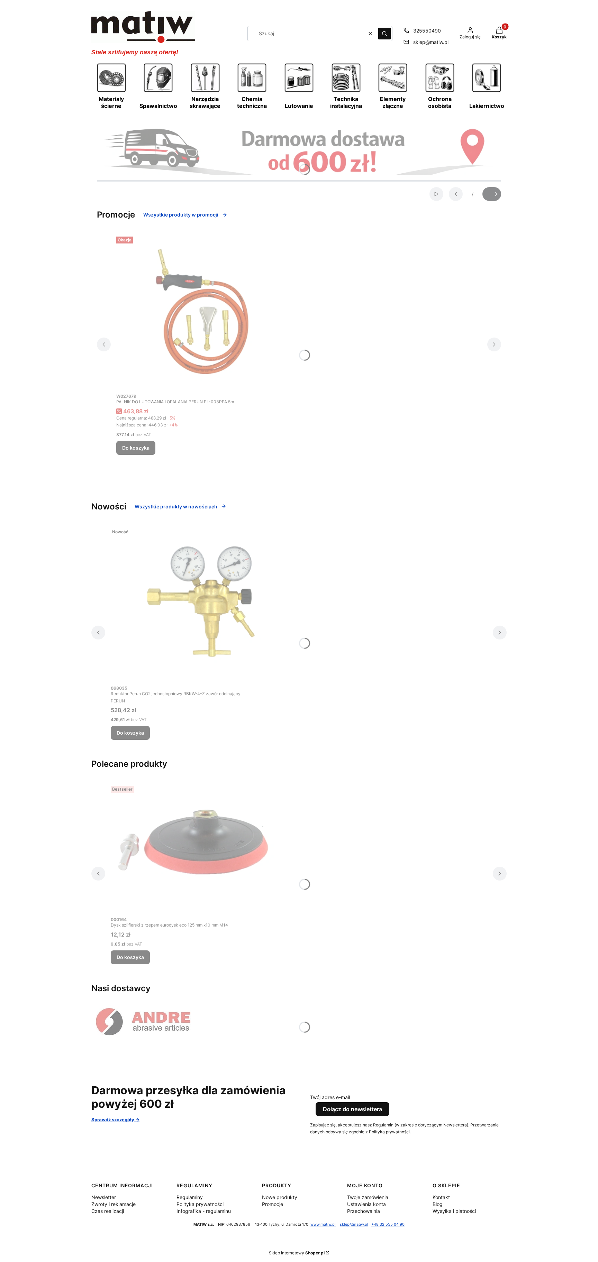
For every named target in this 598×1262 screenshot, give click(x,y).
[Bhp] (439, 91)
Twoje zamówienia (367, 1197)
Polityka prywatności (200, 1204)
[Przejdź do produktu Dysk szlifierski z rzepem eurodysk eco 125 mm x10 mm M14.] (197, 848)
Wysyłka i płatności (454, 1211)
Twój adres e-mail (330, 1097)
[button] (384, 33)
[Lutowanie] (299, 91)
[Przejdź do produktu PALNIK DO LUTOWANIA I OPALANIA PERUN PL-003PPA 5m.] (202, 311)
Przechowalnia (363, 1211)
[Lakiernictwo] (486, 91)
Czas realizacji (107, 1211)
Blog (438, 1204)
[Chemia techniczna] (252, 91)
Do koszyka (136, 448)
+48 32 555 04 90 (388, 1224)
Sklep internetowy (297, 1252)
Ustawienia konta (366, 1204)
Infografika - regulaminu (203, 1211)
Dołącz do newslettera (352, 1109)
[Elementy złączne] (392, 91)
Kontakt (441, 1197)
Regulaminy (189, 1197)
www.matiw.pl (323, 1224)
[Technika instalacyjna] (346, 91)
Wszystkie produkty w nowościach (176, 506)
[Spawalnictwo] (158, 91)
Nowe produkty (279, 1197)
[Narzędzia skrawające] (205, 91)
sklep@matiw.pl (430, 42)
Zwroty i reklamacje (113, 1204)
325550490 (427, 31)
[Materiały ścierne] (111, 91)
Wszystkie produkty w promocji (180, 215)
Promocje (272, 1204)
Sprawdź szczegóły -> (115, 1119)
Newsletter (103, 1197)
